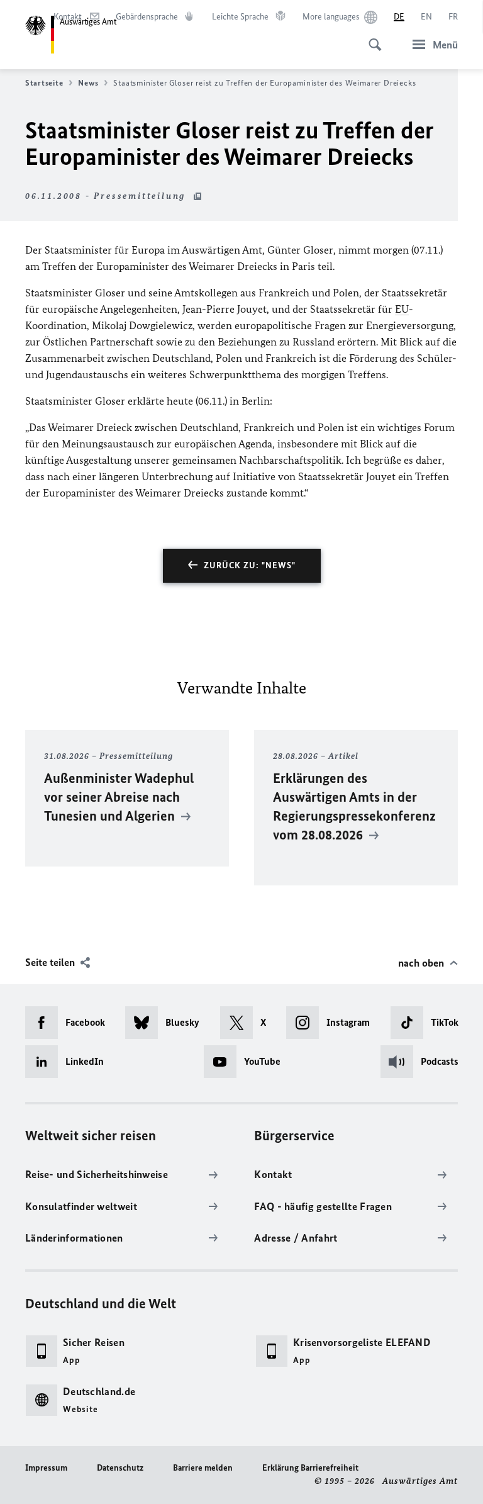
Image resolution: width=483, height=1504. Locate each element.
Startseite (44, 82)
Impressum (46, 1467)
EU (402, 309)
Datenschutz (120, 1467)
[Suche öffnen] (371, 38)
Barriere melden (203, 1467)
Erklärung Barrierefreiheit (310, 1467)
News (88, 82)
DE (399, 16)
